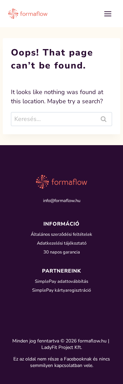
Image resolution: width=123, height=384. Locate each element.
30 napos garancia (61, 252)
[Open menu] (107, 13)
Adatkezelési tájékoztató (61, 243)
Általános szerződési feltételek (61, 234)
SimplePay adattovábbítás (61, 281)
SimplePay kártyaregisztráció (61, 290)
